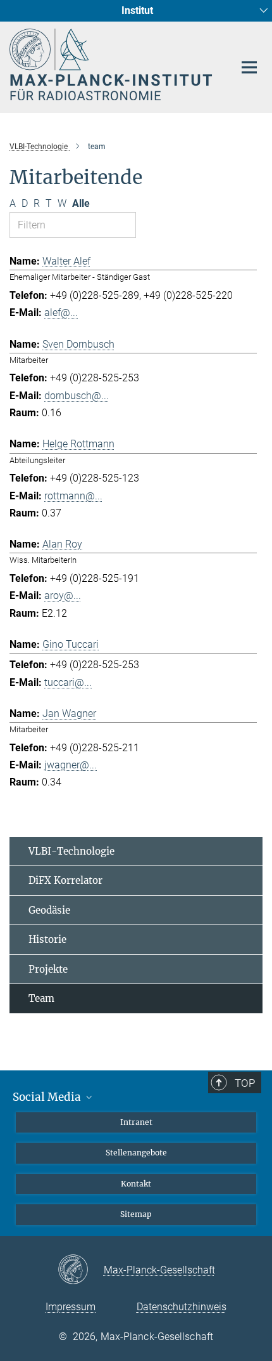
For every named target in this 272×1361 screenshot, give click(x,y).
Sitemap (136, 1214)
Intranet (136, 1122)
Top (245, 1083)
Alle (81, 203)
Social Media (48, 1097)
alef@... (61, 312)
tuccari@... (68, 682)
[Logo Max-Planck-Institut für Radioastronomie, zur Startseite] (112, 64)
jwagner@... (70, 765)
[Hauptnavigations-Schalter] (249, 67)
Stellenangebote (136, 1152)
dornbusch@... (76, 396)
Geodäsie (49, 910)
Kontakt (136, 1183)
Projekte (48, 969)
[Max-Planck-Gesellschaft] (81, 1270)
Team (41, 998)
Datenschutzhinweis (181, 1307)
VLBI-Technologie (71, 851)
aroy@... (62, 595)
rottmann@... (73, 496)
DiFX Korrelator (65, 880)
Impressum (71, 1307)
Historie (47, 939)
